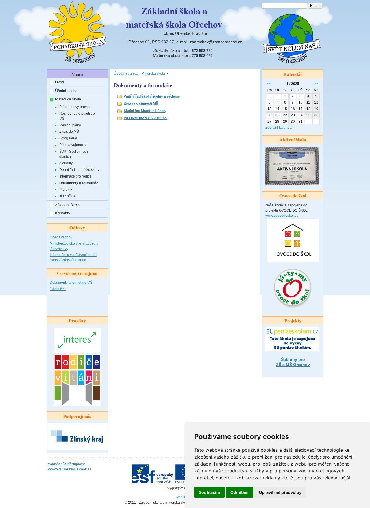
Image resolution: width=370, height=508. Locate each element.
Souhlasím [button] (209, 492)
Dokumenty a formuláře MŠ (71, 283)
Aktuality (66, 163)
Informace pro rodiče (75, 176)
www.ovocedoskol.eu (282, 216)
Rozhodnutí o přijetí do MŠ (77, 116)
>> (316, 84)
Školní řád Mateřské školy (145, 111)
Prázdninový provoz (74, 107)
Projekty (65, 190)
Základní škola (67, 205)
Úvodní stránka (126, 74)
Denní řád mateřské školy (79, 170)
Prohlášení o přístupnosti (66, 464)
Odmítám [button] (239, 492)
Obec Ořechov (61, 237)
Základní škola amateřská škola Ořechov (174, 17)
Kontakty (62, 213)
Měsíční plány (70, 125)
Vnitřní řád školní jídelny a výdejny (152, 96)
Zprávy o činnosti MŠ (141, 104)
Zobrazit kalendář (279, 128)
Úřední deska (66, 91)
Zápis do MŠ (69, 132)
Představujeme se (73, 145)
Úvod (59, 82)
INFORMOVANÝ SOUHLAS (145, 118)
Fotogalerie (68, 138)
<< (269, 84)
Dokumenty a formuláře (78, 183)
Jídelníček (67, 196)
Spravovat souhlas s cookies (69, 469)
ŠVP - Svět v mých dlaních (73, 154)
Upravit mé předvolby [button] (280, 492)
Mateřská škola (68, 99)
